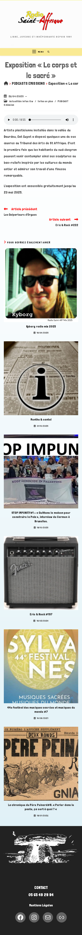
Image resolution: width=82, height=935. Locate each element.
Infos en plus (45, 101)
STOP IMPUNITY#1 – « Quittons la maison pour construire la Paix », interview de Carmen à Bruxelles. (41, 517)
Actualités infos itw (21, 101)
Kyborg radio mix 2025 (41, 326)
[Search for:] (47, 52)
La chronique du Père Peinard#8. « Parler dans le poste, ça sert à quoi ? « (41, 807)
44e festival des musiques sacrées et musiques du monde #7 (41, 709)
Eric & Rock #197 (41, 614)
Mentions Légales (41, 905)
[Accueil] (6, 83)
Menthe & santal (41, 419)
